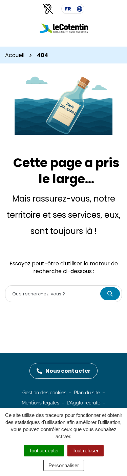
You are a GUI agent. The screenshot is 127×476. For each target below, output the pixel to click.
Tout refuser (85, 450)
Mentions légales (40, 402)
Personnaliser (63, 465)
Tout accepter (44, 450)
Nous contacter (67, 371)
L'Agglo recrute (83, 402)
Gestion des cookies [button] (44, 392)
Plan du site (87, 392)
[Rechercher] (110, 293)
